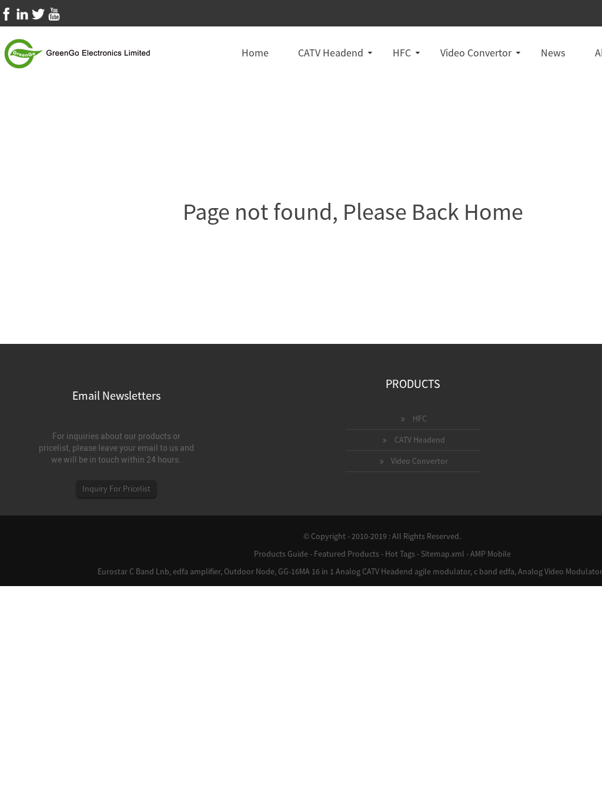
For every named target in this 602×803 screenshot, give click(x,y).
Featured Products (346, 553)
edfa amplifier (196, 571)
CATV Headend (330, 52)
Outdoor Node (249, 571)
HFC (402, 52)
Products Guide (281, 553)
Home (255, 52)
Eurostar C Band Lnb (133, 571)
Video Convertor (475, 52)
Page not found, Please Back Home (353, 211)
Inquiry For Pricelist (116, 488)
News (553, 52)
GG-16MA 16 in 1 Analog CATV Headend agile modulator (374, 571)
